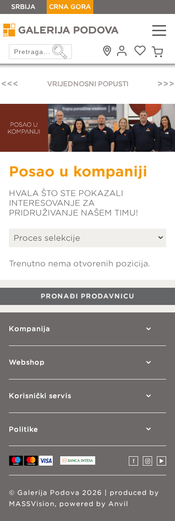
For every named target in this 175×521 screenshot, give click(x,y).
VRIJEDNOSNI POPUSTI (87, 84)
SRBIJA (23, 6)
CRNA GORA (70, 6)
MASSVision (32, 503)
